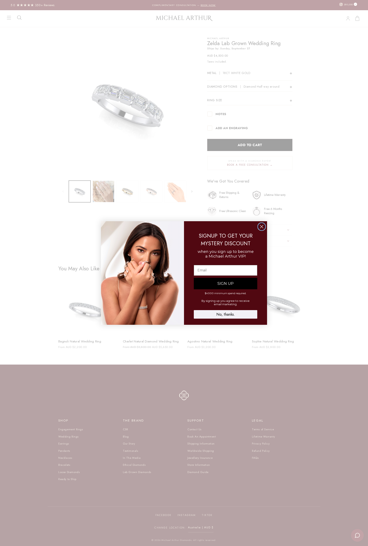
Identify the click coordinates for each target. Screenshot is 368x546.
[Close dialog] (261, 226)
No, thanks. (225, 314)
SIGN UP (225, 283)
